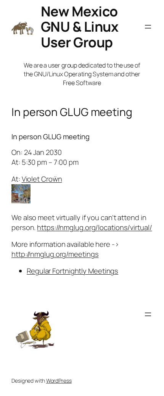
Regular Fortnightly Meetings (72, 271)
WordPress (59, 380)
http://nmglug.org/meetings (54, 254)
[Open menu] (148, 26)
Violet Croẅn (42, 179)
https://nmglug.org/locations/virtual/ (94, 227)
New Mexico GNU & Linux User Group (80, 27)
